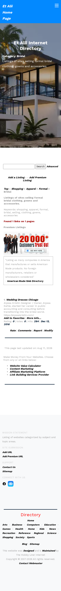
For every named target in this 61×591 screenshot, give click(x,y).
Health (19, 529)
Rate (13, 330)
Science (51, 533)
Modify (48, 330)
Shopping (17, 188)
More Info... (34, 318)
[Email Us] (10, 483)
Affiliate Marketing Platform (27, 371)
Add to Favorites (14, 318)
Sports (31, 537)
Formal (43, 188)
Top (6, 188)
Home (30, 520)
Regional (39, 533)
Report (37, 330)
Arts (4, 524)
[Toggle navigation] (57, 5)
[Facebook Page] (4, 483)
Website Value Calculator (25, 365)
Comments (24, 330)
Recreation (8, 533)
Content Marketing (21, 368)
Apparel (31, 188)
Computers (33, 524)
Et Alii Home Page (7, 12)
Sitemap (34, 544)
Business (17, 524)
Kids (41, 529)
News (52, 529)
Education (50, 524)
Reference (24, 533)
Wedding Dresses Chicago (22, 299)
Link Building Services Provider (29, 374)
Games (6, 529)
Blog (24, 544)
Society (19, 537)
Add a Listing (16, 177)
